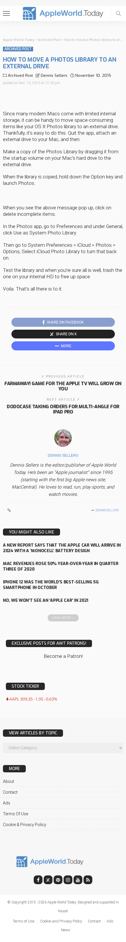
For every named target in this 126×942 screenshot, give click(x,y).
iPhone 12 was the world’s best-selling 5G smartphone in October (51, 584)
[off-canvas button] (6, 13)
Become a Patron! (63, 656)
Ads (6, 803)
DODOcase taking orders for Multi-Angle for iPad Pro (63, 409)
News (65, 930)
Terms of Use (15, 813)
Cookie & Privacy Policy (24, 824)
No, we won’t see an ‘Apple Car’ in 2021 (45, 600)
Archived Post (18, 49)
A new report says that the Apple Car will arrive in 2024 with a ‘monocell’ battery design (62, 548)
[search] (118, 13)
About (8, 781)
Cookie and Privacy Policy (61, 921)
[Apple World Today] (63, 12)
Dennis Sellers (54, 75)
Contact (10, 792)
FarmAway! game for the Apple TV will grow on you (63, 386)
